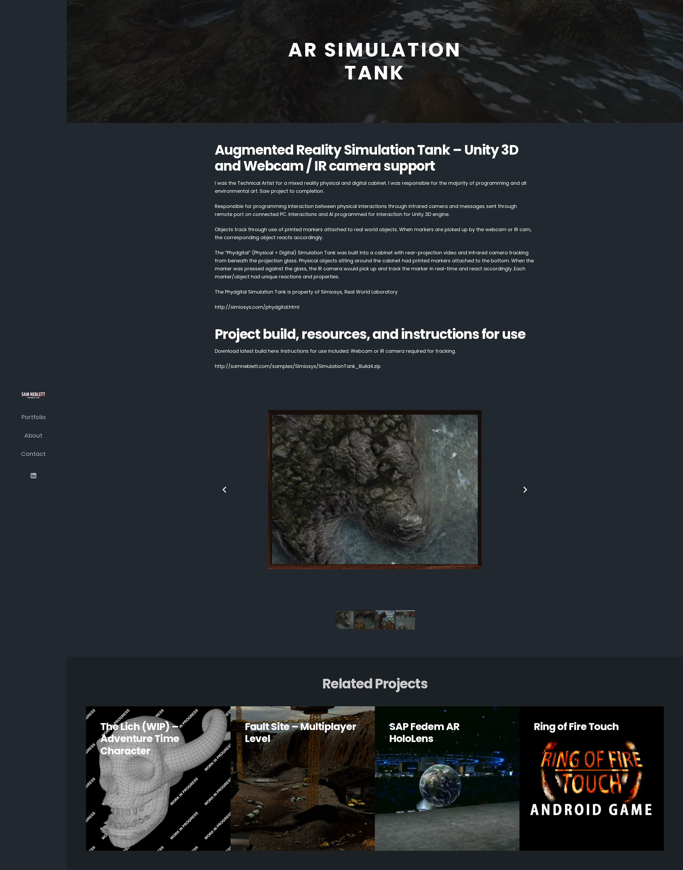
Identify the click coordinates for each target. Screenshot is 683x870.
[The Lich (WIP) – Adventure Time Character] (158, 778)
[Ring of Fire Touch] (591, 778)
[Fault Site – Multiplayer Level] (303, 778)
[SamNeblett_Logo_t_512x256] (33, 394)
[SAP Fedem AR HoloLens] (447, 778)
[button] (50, 416)
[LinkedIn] (33, 476)
